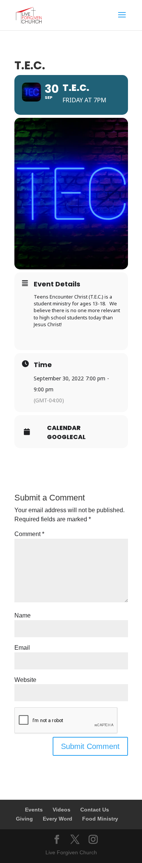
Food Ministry (100, 819)
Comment (29, 534)
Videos (61, 810)
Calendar (64, 428)
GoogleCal (66, 437)
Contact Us (94, 810)
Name (22, 615)
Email (22, 647)
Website (25, 680)
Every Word (57, 819)
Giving (24, 819)
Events (34, 810)
